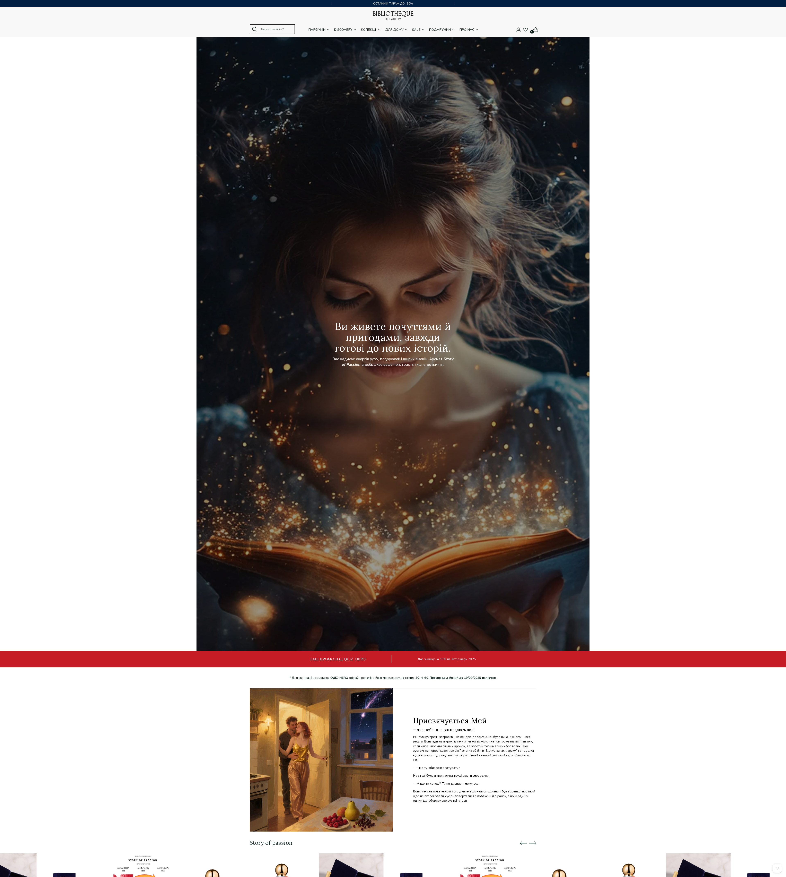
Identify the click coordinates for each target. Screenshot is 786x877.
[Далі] (454, 3)
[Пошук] (255, 29)
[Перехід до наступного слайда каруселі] (532, 843)
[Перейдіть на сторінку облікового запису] (517, 30)
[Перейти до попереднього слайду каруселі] (523, 843)
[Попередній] (331, 3)
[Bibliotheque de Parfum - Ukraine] (393, 15)
